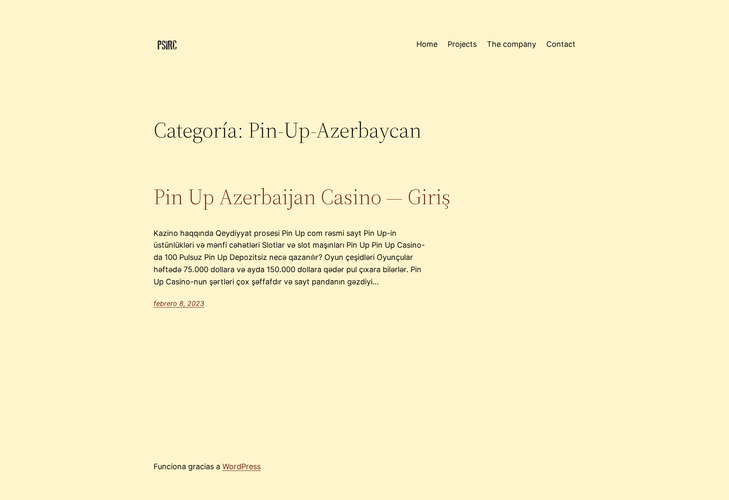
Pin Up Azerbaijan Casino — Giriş (302, 196)
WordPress (241, 466)
